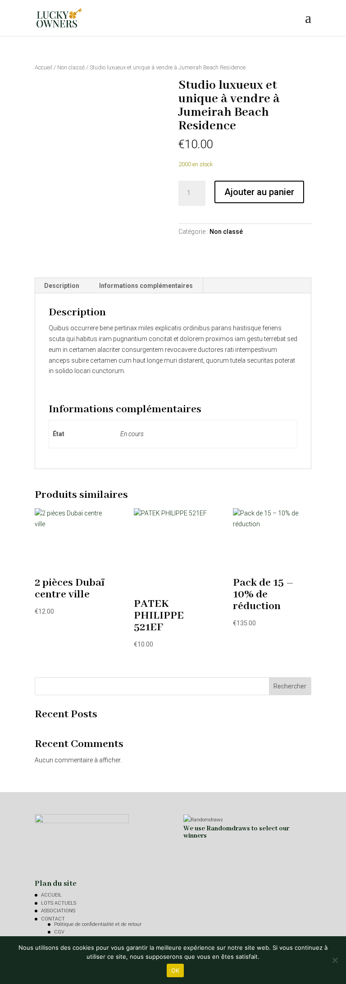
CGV (59, 932)
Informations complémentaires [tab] (146, 285)
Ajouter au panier (259, 192)
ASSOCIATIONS (58, 911)
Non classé (71, 67)
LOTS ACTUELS (58, 903)
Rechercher (289, 686)
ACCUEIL (51, 895)
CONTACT (53, 919)
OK (175, 970)
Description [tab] (61, 285)
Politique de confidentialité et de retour (97, 924)
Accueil (43, 67)
